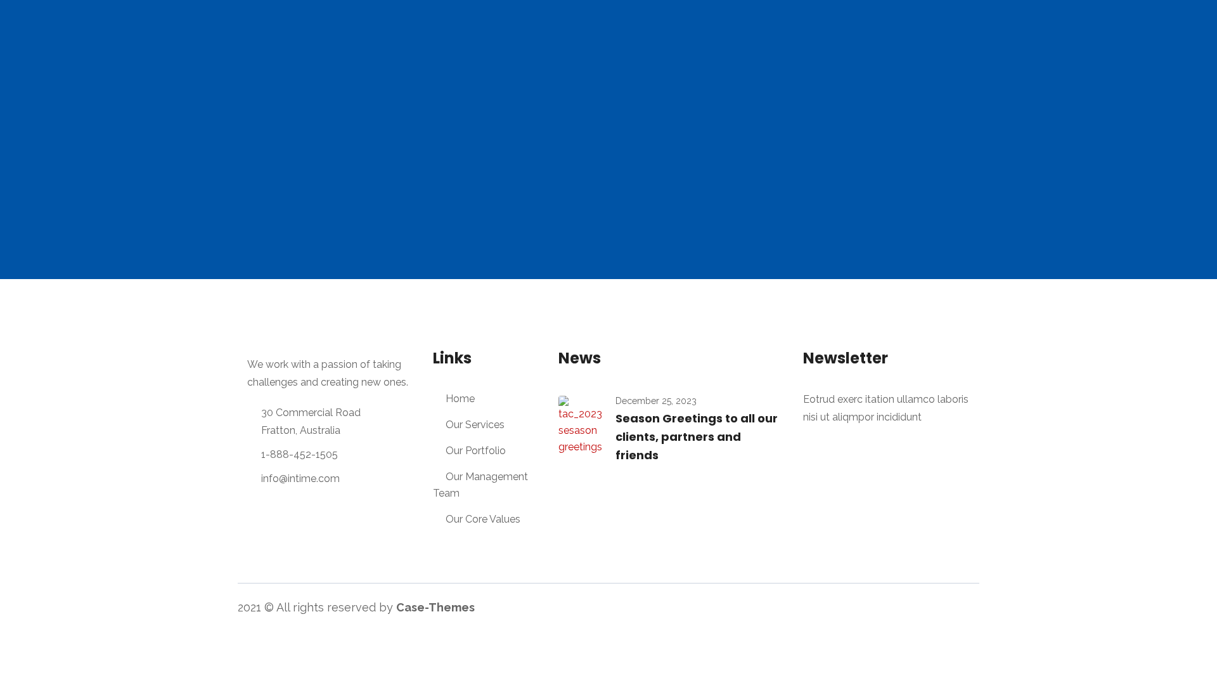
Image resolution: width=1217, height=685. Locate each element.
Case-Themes (435, 607)
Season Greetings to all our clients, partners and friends (696, 436)
